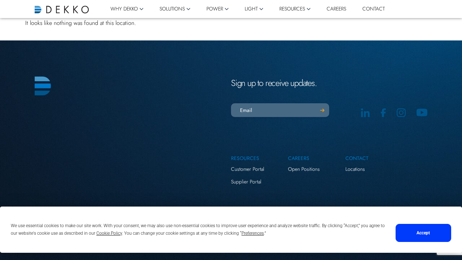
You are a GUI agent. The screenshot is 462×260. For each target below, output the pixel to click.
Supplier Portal (246, 181)
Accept (423, 232)
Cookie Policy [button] (109, 233)
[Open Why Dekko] (141, 9)
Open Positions (304, 169)
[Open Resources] (308, 9)
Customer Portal (247, 169)
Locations (355, 169)
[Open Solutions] (188, 9)
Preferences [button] (252, 233)
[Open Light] (261, 9)
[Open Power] (226, 9)
